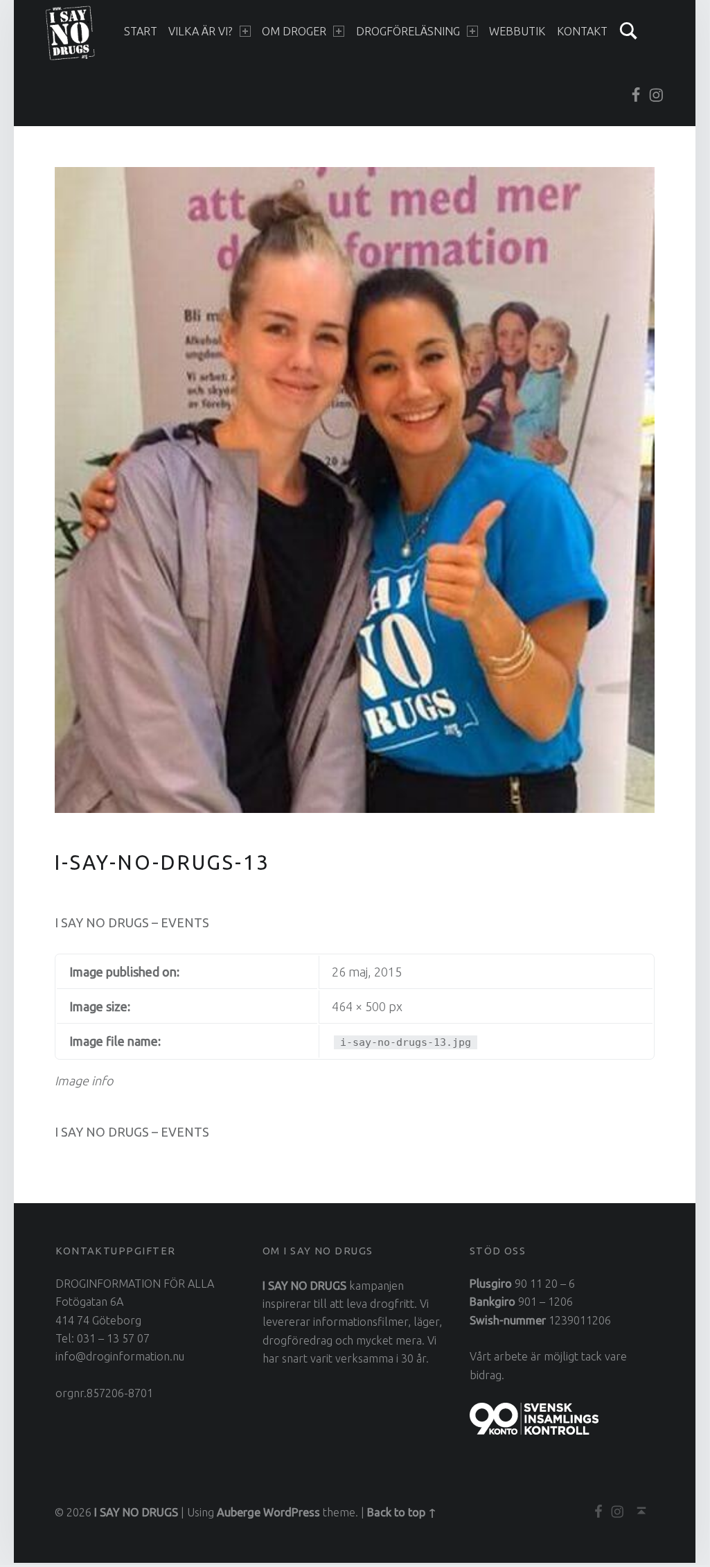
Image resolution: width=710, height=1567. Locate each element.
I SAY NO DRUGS (136, 1512)
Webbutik (517, 31)
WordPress (291, 1512)
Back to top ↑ (401, 1512)
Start (140, 31)
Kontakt (582, 31)
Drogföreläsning (408, 31)
